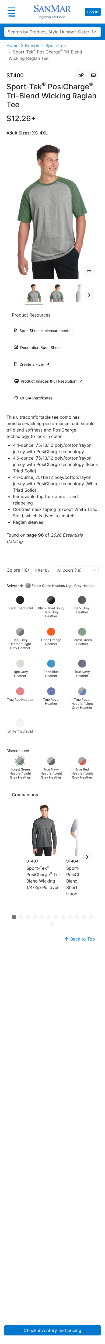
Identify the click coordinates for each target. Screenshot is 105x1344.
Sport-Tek (56, 45)
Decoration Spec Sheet (40, 347)
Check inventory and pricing (52, 1330)
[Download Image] (89, 270)
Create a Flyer (31, 364)
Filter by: (43, 570)
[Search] (94, 32)
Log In (92, 12)
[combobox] (76, 570)
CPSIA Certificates (36, 398)
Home (12, 45)
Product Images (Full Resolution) (49, 381)
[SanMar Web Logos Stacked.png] (52, 12)
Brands (32, 45)
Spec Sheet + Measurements (44, 330)
